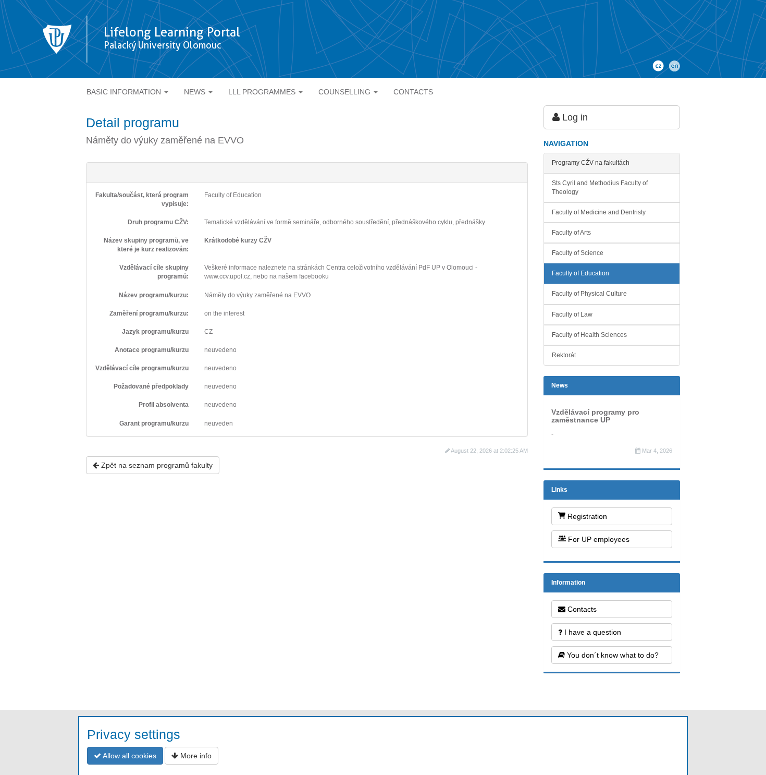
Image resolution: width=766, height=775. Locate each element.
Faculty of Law (572, 314)
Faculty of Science (577, 253)
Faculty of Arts (571, 232)
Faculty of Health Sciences (589, 334)
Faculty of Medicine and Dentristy (599, 212)
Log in (574, 117)
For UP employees (597, 539)
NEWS (195, 92)
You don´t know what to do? (612, 655)
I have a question (591, 632)
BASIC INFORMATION (125, 92)
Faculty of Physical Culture (589, 293)
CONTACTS (413, 92)
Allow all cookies (128, 756)
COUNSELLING (345, 92)
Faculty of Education (580, 273)
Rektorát (564, 355)
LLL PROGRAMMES (263, 92)
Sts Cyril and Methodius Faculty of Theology (600, 187)
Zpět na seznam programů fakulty (156, 465)
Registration (586, 516)
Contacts (581, 609)
